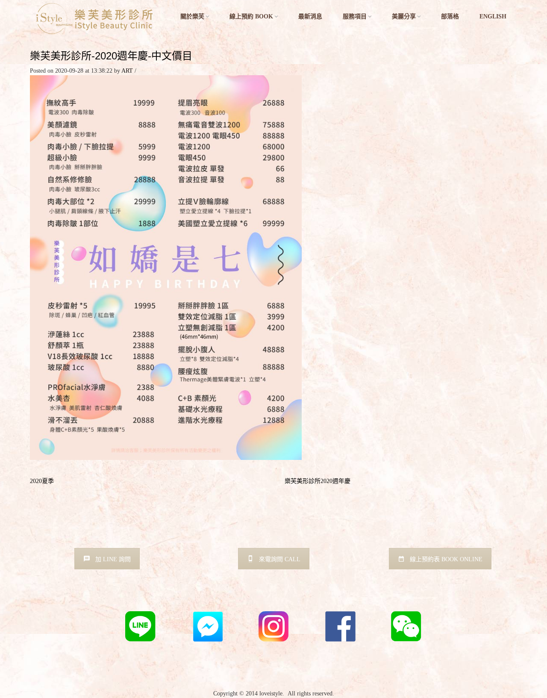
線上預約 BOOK (251, 16)
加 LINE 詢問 (113, 559)
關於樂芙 (192, 16)
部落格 (450, 16)
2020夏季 (42, 481)
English (492, 16)
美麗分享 (404, 16)
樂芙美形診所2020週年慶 (317, 481)
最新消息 (310, 16)
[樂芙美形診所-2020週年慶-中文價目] (166, 267)
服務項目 (355, 16)
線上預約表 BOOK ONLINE (446, 559)
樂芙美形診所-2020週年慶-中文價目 (111, 56)
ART (127, 71)
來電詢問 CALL (279, 559)
